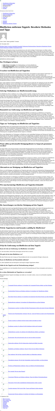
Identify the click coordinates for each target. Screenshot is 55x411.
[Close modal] (0, 410)
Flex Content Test (7, 400)
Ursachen (10, 46)
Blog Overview (6, 398)
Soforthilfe (14, 46)
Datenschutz (5, 406)
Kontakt (5, 8)
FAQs (20, 47)
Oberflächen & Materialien (9, 3)
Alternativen (39, 46)
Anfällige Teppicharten (14, 47)
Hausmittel (19, 46)
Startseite (5, 402)
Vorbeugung (25, 46)
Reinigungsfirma (32, 46)
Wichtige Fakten (4, 46)
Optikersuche (6, 401)
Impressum (5, 405)
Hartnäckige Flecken (46, 46)
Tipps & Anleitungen (7, 4)
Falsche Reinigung (4, 47)
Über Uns (5, 7)
